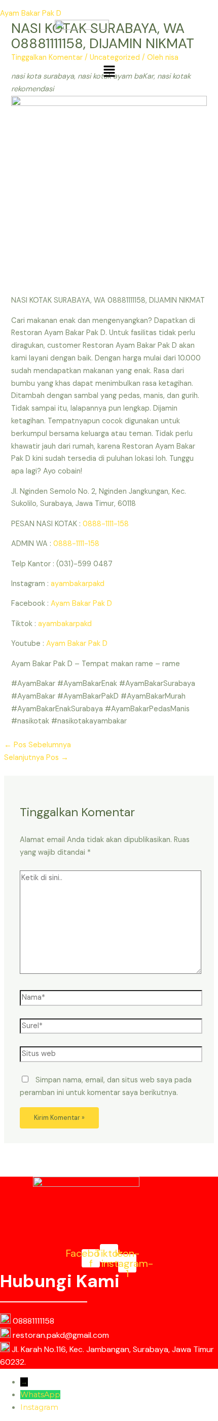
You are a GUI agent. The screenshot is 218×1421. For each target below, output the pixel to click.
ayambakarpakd (77, 584)
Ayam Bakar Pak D (30, 13)
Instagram (39, 1407)
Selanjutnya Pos (36, 757)
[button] (109, 72)
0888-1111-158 (106, 524)
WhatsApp (40, 1394)
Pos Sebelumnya (37, 745)
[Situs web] (111, 1056)
